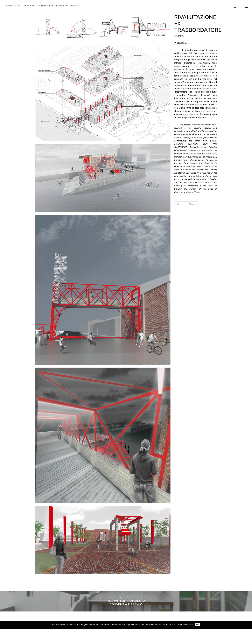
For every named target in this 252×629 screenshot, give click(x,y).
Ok (197, 624)
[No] (248, 624)
